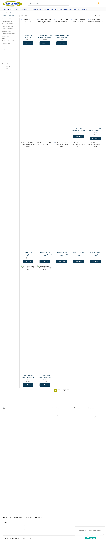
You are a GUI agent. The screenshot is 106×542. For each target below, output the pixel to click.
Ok (86, 538)
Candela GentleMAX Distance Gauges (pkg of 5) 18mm (28, 254)
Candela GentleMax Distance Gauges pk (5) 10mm (62, 254)
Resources (76, 9)
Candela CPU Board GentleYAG (28, 36)
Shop (70, 9)
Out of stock (7, 66)
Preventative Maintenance (61, 9)
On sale (6, 68)
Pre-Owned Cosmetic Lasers (9, 41)
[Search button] (67, 3)
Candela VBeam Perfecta (8, 33)
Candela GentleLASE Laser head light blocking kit (62, 36)
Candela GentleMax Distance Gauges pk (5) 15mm (78, 254)
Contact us (84, 9)
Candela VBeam (6, 31)
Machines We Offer (37, 9)
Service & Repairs (8, 9)
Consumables (5, 36)
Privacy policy (92, 538)
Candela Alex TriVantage (8, 19)
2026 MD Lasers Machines (22, 9)
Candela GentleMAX (7, 24)
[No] (103, 534)
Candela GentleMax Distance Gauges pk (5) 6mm (28, 377)
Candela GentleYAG (7, 28)
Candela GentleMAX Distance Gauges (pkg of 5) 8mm (45, 254)
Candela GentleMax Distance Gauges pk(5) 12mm (45, 377)
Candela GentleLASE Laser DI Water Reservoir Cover (45, 36)
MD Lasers (16, 538)
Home (3, 12)
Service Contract (48, 9)
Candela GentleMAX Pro (8, 26)
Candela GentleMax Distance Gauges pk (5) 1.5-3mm (95, 254)
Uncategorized (6, 43)
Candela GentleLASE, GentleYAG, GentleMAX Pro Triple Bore (95, 130)
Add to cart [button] (32, 30)
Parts (3, 38)
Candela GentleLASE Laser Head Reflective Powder (78, 129)
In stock (6, 64)
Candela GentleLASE (7, 21)
